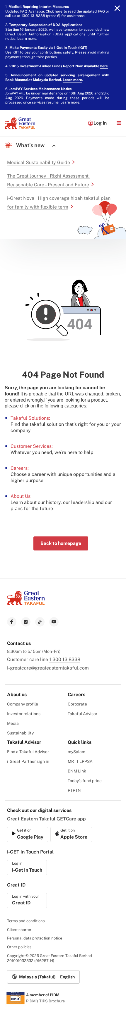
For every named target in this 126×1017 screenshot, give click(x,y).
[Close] (117, 8)
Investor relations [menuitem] (23, 713)
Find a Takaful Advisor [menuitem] (28, 751)
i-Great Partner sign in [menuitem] (28, 761)
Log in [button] (100, 123)
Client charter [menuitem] (19, 929)
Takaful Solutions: (30, 418)
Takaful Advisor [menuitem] (82, 713)
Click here (54, 11)
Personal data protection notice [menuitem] (34, 938)
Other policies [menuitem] (19, 947)
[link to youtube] (54, 622)
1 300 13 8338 (64, 659)
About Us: (21, 496)
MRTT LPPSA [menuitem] (80, 761)
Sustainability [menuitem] (20, 733)
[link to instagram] (25, 622)
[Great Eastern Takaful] (20, 123)
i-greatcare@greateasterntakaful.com (48, 668)
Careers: (20, 468)
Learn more (26, 39)
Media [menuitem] (13, 723)
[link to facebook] (11, 622)
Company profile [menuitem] (22, 704)
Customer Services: (32, 446)
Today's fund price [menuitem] (85, 780)
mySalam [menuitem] (76, 751)
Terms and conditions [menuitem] (26, 921)
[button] (119, 123)
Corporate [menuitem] (77, 704)
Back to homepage (60, 543)
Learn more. (70, 102)
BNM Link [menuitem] (77, 771)
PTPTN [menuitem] (74, 790)
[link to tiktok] (40, 622)
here (104, 66)
